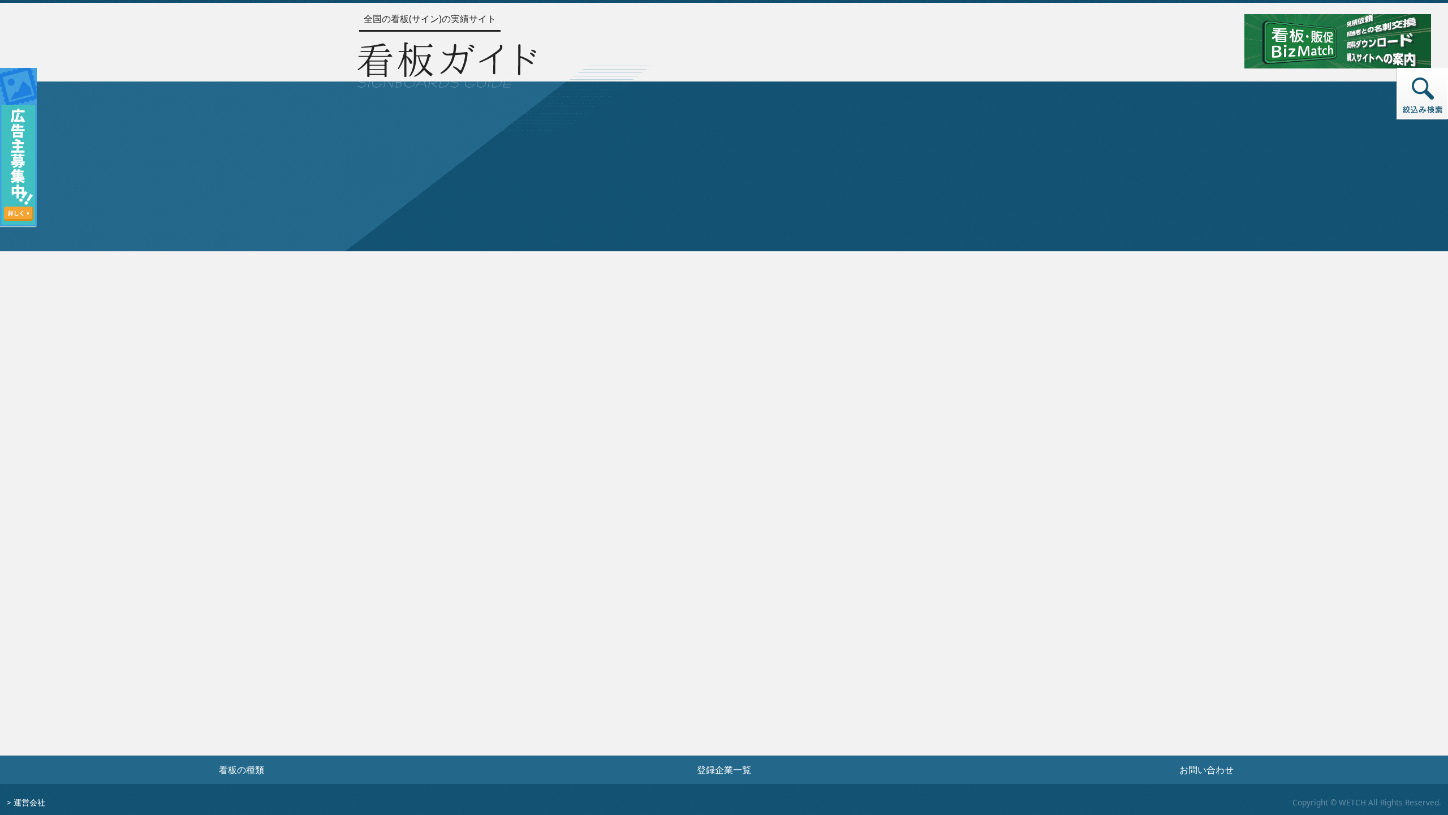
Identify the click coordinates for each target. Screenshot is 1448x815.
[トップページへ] (446, 62)
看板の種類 (241, 769)
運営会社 (29, 802)
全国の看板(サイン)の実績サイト (430, 18)
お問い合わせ (1206, 769)
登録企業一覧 (724, 769)
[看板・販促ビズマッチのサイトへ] (1337, 40)
